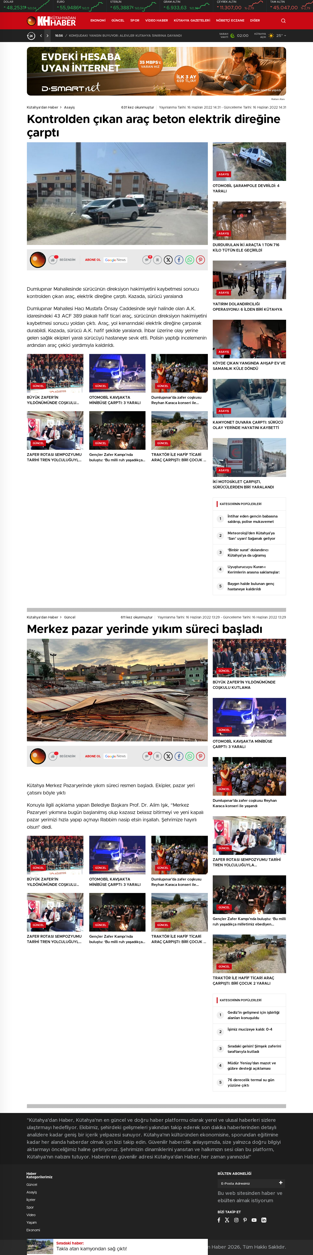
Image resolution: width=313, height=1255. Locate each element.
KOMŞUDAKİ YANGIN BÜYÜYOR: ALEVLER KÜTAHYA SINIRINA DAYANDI (125, 35)
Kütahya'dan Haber (42, 107)
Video (30, 1215)
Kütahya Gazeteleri (192, 20)
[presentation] (41, 35)
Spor (134, 20)
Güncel (118, 20)
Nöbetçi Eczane (230, 20)
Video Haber (156, 20)
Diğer (255, 20)
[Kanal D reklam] (156, 71)
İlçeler (30, 1200)
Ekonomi (98, 20)
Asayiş (69, 107)
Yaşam (31, 1222)
